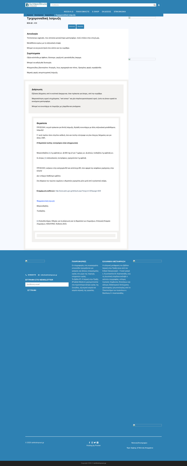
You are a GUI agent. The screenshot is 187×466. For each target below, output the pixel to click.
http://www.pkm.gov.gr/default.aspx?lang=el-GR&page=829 (78, 191)
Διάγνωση (72, 26)
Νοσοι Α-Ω (68, 12)
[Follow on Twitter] (95, 443)
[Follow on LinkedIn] (97, 443)
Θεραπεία (80, 26)
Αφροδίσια (49, 15)
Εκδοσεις (106, 12)
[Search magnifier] (154, 5)
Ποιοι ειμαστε (82, 12)
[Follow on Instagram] (92, 443)
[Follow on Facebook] (89, 443)
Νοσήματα (39, 15)
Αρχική (30, 15)
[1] (49, 153)
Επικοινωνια (120, 12)
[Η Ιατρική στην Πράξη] (36, 5)
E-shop (95, 12)
